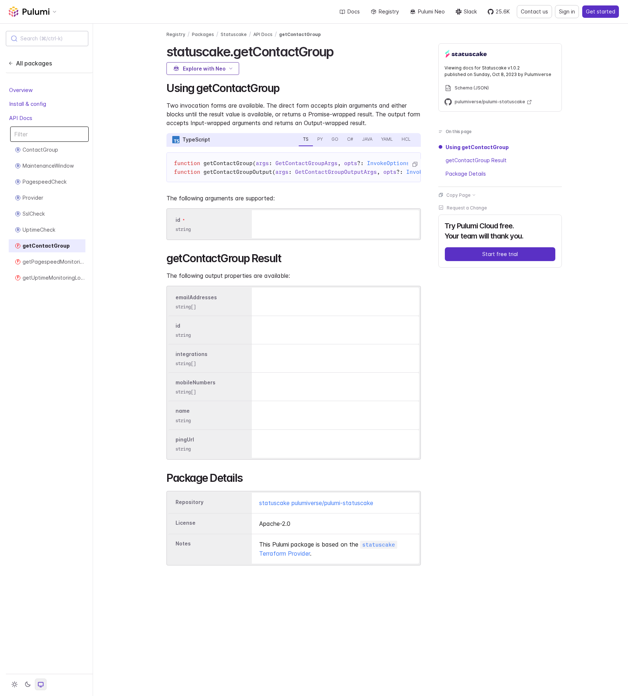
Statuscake (234, 34)
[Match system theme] (41, 684)
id (178, 220)
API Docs (20, 118)
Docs (353, 11)
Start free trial (500, 254)
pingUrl (185, 439)
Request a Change (467, 207)
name (183, 411)
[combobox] (47, 38)
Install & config (27, 103)
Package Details (466, 173)
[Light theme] (14, 684)
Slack (470, 11)
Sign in (567, 11)
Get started (600, 11)
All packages (34, 63)
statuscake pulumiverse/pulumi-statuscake (316, 503)
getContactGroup (300, 34)
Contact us (534, 11)
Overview (21, 90)
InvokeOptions (388, 163)
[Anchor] (339, 50)
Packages (203, 34)
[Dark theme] (27, 684)
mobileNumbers (196, 382)
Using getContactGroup (477, 147)
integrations (192, 354)
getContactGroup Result (476, 160)
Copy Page (458, 194)
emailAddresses (196, 297)
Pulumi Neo (431, 11)
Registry (389, 11)
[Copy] (414, 164)
